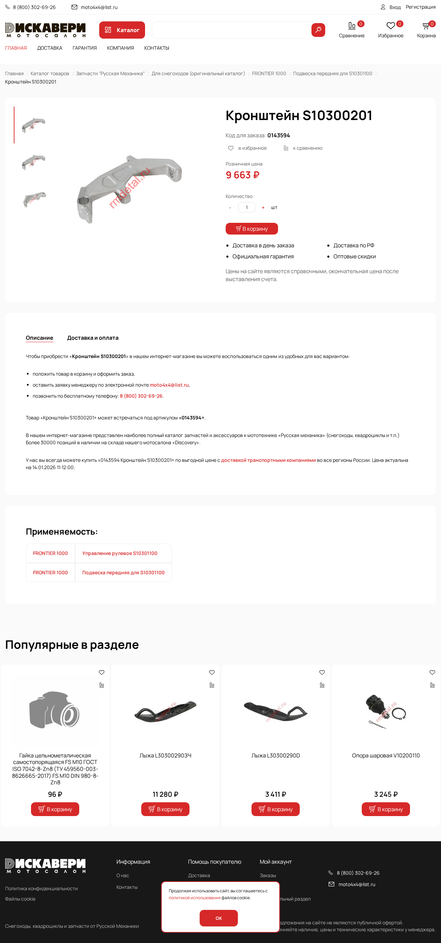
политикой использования (195, 898)
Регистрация (421, 6)
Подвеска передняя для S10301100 (332, 73)
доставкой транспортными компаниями (268, 460)
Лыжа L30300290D (276, 755)
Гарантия (85, 47)
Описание (39, 337)
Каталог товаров (50, 73)
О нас (122, 875)
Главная (16, 47)
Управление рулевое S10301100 (119, 553)
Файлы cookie (20, 898)
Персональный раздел (285, 898)
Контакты (156, 47)
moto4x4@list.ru (99, 7)
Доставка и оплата (93, 337)
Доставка (49, 47)
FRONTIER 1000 (269, 73)
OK (219, 918)
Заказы (268, 875)
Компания (120, 47)
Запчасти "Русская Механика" (110, 73)
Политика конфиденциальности (41, 888)
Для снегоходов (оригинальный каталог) (198, 73)
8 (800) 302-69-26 (34, 7)
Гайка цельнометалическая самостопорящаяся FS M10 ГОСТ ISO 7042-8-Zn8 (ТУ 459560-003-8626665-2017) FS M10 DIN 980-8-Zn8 (55, 769)
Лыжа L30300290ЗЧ (165, 755)
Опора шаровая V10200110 (386, 755)
